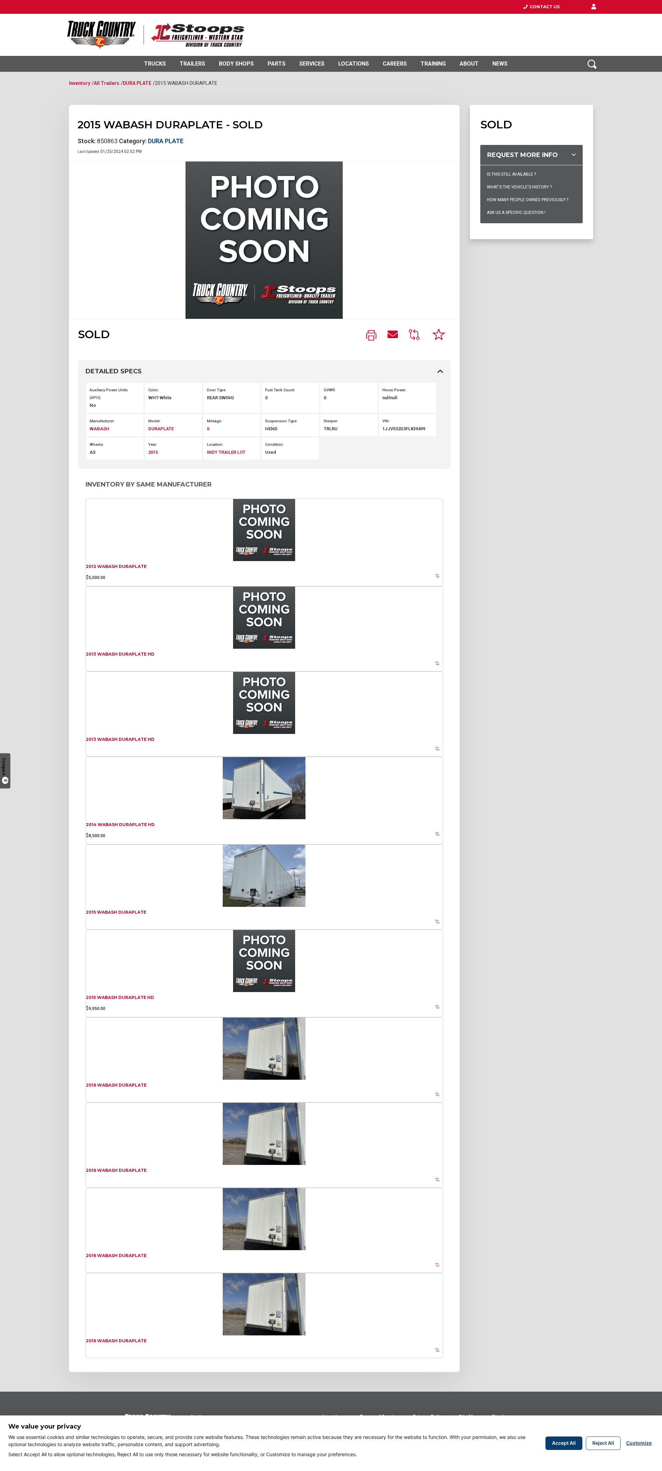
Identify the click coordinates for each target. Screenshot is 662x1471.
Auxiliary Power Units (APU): (109, 394)
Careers (395, 63)
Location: (215, 444)
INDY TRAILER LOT (226, 452)
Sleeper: (331, 421)
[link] (371, 335)
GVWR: (330, 390)
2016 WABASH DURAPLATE (116, 1085)
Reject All (603, 1443)
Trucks (155, 63)
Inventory (79, 83)
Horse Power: (394, 390)
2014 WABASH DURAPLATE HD (120, 824)
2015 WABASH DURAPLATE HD (120, 997)
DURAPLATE (161, 428)
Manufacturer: (102, 421)
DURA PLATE (137, 83)
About (469, 63)
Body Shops (236, 63)
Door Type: (217, 390)
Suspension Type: (281, 421)
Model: (154, 421)
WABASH (99, 428)
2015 (153, 452)
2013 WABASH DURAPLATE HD (120, 654)
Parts (276, 63)
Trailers (192, 63)
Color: (153, 390)
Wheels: (97, 444)
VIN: (386, 421)
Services (311, 63)
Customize (639, 1443)
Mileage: (214, 421)
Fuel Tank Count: (280, 390)
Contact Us (544, 6)
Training (433, 63)
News (500, 63)
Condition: (274, 444)
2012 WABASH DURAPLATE (116, 566)
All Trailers (106, 83)
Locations (353, 63)
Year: (152, 444)
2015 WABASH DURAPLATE (116, 912)
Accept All (564, 1443)
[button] (593, 7)
